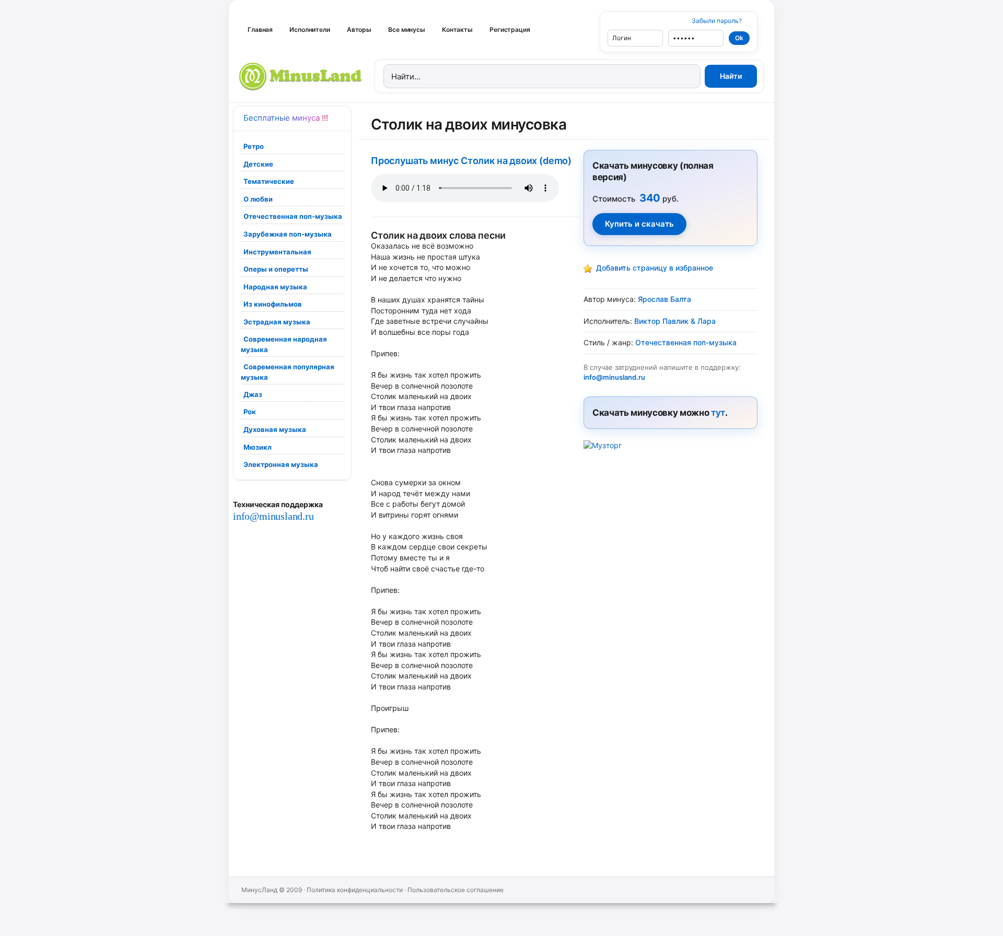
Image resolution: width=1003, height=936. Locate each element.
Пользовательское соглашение (455, 890)
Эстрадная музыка (276, 322)
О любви (258, 199)
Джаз (252, 394)
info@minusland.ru (273, 516)
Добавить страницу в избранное (654, 267)
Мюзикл (257, 447)
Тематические (268, 181)
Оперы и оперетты (275, 269)
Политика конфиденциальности (355, 890)
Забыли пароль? (717, 21)
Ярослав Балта (664, 299)
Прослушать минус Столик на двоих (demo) (471, 160)
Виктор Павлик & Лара (675, 321)
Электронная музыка (280, 464)
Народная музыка (275, 287)
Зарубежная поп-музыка (287, 234)
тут (718, 412)
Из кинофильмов (272, 304)
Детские (258, 164)
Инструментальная (277, 252)
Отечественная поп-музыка (292, 216)
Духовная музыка (274, 429)
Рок (249, 411)
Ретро (253, 146)
